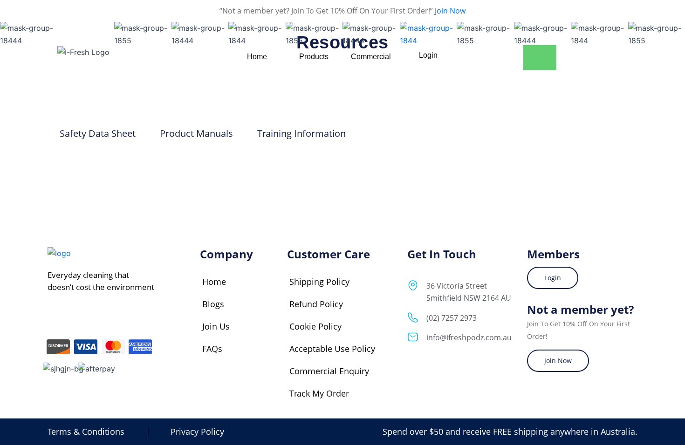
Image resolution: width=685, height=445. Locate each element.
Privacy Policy (197, 431)
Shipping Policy (319, 281)
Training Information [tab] (301, 133)
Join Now (449, 11)
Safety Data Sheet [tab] (98, 133)
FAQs (212, 348)
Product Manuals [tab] (196, 133)
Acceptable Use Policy (332, 348)
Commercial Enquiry (329, 371)
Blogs (213, 304)
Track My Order (319, 393)
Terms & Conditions (86, 431)
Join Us (216, 326)
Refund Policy (316, 304)
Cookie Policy (315, 326)
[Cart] (539, 57)
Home (214, 281)
